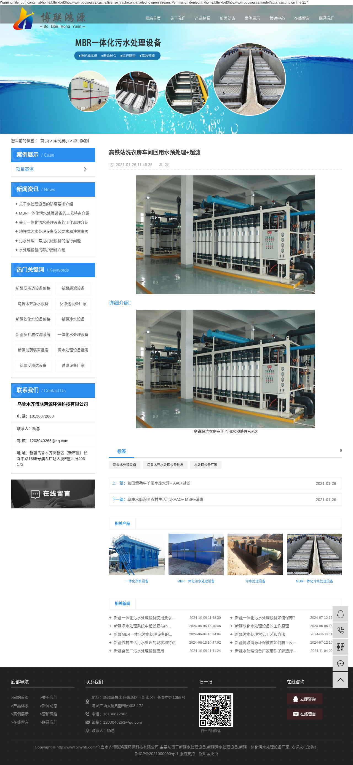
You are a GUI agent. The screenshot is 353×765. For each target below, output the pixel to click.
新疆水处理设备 (124, 465)
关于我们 (178, 18)
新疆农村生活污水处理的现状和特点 (144, 642)
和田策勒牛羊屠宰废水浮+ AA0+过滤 (158, 483)
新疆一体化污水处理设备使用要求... (144, 618)
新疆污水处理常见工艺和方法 (259, 634)
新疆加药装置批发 (33, 350)
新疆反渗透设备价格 (33, 288)
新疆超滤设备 (73, 288)
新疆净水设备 (73, 319)
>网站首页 (20, 697)
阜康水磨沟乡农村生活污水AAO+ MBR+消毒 (165, 499)
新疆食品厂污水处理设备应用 (138, 651)
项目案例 (81, 140)
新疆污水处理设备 (222, 747)
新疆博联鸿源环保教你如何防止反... (265, 642)
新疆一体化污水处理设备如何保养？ (265, 618)
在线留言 (302, 18)
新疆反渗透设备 (33, 365)
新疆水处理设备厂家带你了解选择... (265, 651)
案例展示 (252, 18)
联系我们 (327, 18)
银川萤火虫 (208, 753)
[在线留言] (340, 663)
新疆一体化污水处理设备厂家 (264, 747)
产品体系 (202, 18)
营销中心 (277, 18)
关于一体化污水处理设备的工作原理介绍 (54, 222)
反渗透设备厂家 (73, 303)
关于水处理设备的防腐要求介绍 (46, 204)
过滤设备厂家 (73, 365)
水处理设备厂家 (205, 465)
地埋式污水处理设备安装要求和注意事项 (54, 231)
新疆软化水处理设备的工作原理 (261, 626)
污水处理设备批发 (73, 350)
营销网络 (49, 714)
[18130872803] (340, 630)
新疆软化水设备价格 (33, 319)
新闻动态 (227, 18)
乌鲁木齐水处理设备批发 (165, 465)
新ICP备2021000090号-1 (156, 753)
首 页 (44, 140)
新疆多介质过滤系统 (33, 334)
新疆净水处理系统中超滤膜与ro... (142, 626)
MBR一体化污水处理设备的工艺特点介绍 (54, 213)
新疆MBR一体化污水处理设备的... (142, 634)
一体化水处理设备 (73, 334)
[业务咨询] (340, 614)
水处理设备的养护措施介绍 (42, 250)
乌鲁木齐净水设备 (33, 303)
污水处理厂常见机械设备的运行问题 (50, 241)
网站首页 (153, 18)
